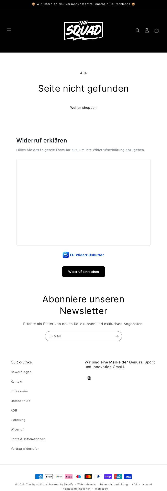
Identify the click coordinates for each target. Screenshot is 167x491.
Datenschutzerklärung (114, 484)
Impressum (19, 391)
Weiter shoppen (83, 108)
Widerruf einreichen (83, 272)
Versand (147, 484)
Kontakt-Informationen (28, 439)
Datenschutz (20, 401)
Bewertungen (21, 372)
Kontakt (16, 381)
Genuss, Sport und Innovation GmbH (120, 364)
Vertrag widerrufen (25, 449)
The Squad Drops (36, 484)
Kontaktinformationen (76, 488)
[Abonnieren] (117, 336)
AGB (14, 410)
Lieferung (18, 420)
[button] (9, 30)
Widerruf (17, 429)
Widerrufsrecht (86, 484)
